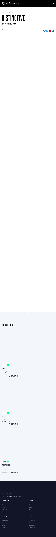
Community (32, 527)
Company (31, 504)
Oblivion (28, 353)
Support (31, 522)
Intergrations (32, 525)
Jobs (30, 507)
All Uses (4, 527)
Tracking (4, 525)
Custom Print (5, 12)
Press (30, 509)
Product (4, 507)
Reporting (4, 522)
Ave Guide (32, 520)
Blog (30, 511)
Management (5, 520)
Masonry (12, 12)
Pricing (3, 511)
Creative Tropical (28, 450)
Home (3, 504)
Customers (4, 509)
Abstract (28, 402)
